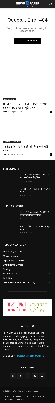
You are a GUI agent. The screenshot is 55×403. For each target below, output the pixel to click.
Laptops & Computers (12, 142)
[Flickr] (27, 376)
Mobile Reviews (9, 99)
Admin (6, 112)
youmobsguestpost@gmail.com (29, 355)
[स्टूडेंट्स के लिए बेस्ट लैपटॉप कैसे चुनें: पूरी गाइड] (27, 130)
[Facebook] (20, 376)
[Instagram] (35, 376)
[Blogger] (13, 376)
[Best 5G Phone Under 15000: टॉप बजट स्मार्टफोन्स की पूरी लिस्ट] (27, 88)
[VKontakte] (42, 376)
